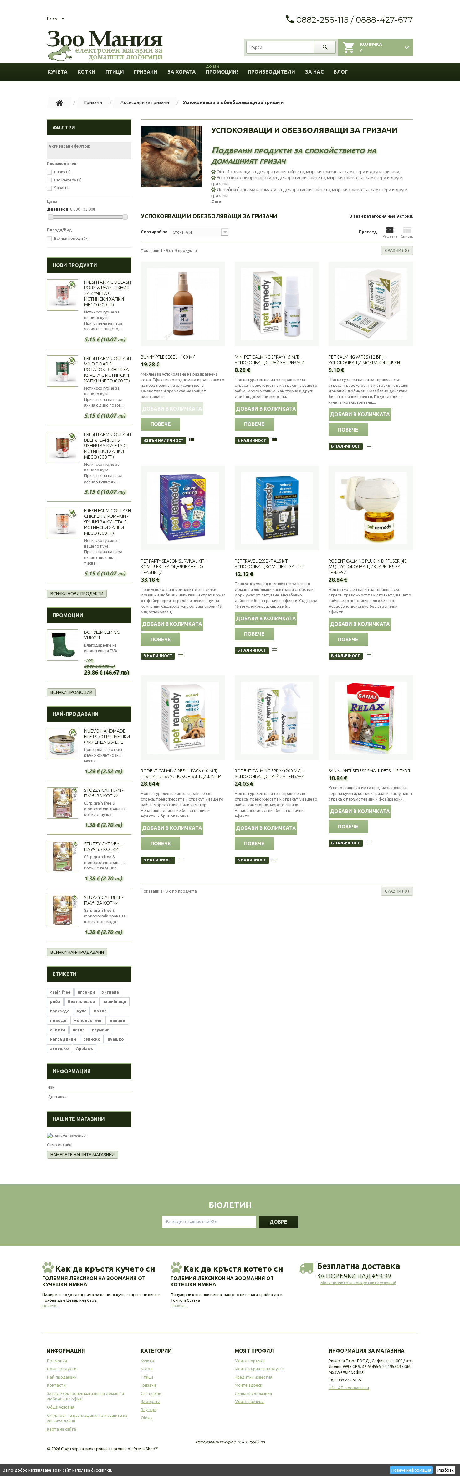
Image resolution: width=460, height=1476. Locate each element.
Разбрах (445, 1470)
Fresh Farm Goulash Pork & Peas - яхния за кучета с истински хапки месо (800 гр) (107, 293)
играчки (86, 992)
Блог (341, 72)
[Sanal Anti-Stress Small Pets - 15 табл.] (371, 717)
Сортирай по (154, 231)
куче (82, 1011)
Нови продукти (75, 265)
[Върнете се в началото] (59, 102)
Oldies (146, 1418)
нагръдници (63, 1039)
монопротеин (88, 1020)
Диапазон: (58, 209)
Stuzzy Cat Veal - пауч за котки (104, 846)
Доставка (57, 1097)
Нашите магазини (79, 1119)
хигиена (110, 992)
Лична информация (253, 1393)
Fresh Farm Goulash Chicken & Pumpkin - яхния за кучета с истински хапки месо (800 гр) (107, 522)
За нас (314, 72)
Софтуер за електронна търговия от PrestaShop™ (109, 1449)
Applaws (84, 1048)
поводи (58, 1020)
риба (55, 1001)
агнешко (59, 1048)
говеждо (60, 1011)
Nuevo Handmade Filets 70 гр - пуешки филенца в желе (107, 736)
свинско (91, 1039)
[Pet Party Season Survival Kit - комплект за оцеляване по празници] (183, 508)
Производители (271, 72)
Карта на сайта (61, 1429)
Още (216, 201)
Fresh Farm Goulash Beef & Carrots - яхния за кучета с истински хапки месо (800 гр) (107, 446)
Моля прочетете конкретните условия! (358, 1282)
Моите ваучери (249, 1401)
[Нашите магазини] (89, 1136)
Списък (407, 236)
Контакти (56, 1385)
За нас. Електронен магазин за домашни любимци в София (85, 1396)
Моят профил (254, 1350)
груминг (100, 1029)
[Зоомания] (105, 46)
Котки (86, 72)
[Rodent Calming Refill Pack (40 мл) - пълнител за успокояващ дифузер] (183, 717)
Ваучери (148, 1409)
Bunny (62, 172)
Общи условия (60, 1407)
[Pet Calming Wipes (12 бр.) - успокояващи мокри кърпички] (371, 304)
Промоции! (222, 70)
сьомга (57, 1029)
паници (117, 1020)
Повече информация (411, 1470)
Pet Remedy (68, 180)
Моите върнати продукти (259, 1369)
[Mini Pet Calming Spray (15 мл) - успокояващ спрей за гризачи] (277, 304)
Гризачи (145, 72)
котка (100, 1011)
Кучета (58, 72)
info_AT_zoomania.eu (349, 1387)
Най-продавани (76, 714)
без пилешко (81, 1001)
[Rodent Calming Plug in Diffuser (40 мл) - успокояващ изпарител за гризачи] (371, 508)
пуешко (116, 1039)
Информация (72, 1071)
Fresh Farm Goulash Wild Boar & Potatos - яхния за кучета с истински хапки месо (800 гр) (107, 369)
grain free (60, 992)
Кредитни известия (253, 1377)
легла (79, 1029)
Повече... (50, 1306)
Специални (151, 1393)
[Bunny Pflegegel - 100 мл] (183, 304)
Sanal (62, 188)
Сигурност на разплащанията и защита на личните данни (87, 1418)
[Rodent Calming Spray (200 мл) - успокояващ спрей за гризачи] (277, 717)
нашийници (114, 1001)
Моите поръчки (250, 1360)
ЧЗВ (51, 1087)
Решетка (390, 236)
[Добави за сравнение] (192, 440)
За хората (181, 72)
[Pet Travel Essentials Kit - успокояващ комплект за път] (277, 508)
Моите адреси (248, 1385)
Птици (114, 72)
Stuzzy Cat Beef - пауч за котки (103, 900)
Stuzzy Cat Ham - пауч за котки (103, 792)
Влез (52, 18)
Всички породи (71, 238)
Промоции (68, 615)
